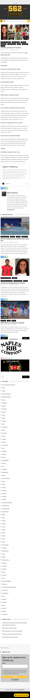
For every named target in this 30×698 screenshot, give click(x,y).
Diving (3, 448)
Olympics (4, 523)
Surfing (3, 572)
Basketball (4, 409)
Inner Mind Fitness (6, 478)
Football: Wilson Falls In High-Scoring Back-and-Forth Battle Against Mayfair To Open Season (14, 624)
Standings (4, 569)
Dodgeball (4, 451)
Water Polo (24, 236)
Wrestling (4, 611)
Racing (3, 532)
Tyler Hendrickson (12, 324)
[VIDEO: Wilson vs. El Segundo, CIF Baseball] (15, 310)
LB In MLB (4, 493)
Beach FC (4, 412)
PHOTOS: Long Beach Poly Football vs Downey (12, 634)
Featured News (5, 460)
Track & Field (4, 590)
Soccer (25, 281)
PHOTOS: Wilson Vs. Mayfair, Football (10, 637)
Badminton (4, 403)
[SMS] (7, 188)
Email (3, 663)
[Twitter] (4, 188)
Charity (3, 430)
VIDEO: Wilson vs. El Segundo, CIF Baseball (12, 323)
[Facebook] (2, 188)
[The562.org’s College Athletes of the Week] (15, 267)
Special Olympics (5, 560)
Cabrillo (3, 418)
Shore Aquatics (5, 545)
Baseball (3, 320)
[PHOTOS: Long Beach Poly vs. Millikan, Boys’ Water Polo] (15, 226)
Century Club (4, 427)
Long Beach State (18, 281)
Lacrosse (4, 487)
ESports (3, 457)
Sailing (3, 541)
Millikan (12, 236)
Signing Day (4, 548)
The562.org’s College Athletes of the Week (13, 283)
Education (4, 454)
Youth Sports (4, 614)
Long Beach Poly (11, 44)
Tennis (19, 44)
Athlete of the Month (6, 394)
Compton (4, 439)
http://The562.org (10, 209)
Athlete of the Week (5, 42)
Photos (18, 236)
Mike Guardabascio (15, 49)
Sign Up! (15, 677)
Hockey (3, 475)
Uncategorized (5, 593)
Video (9, 320)
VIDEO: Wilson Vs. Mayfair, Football (9, 628)
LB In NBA (4, 496)
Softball (3, 557)
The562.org (4, 584)
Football (23, 42)
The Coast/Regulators (6, 581)
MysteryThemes (21, 689)
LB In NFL (4, 499)
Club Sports (4, 433)
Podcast (4, 529)
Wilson (2, 46)
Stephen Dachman (14, 242)
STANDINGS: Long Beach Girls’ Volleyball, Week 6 (26, 338)
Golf (3, 466)
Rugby (3, 538)
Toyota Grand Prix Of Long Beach (9, 587)
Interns (3, 481)
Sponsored (4, 563)
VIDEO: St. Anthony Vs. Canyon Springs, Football (12, 631)
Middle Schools (5, 511)
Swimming (4, 575)
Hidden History (5, 472)
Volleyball (25, 44)
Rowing (3, 535)
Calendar (4, 421)
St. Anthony (4, 566)
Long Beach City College (6, 281)
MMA (3, 517)
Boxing (3, 415)
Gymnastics (4, 469)
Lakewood (3, 44)
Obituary (4, 520)
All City (3, 387)
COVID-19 (4, 442)
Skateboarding (5, 551)
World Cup (4, 608)
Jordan (3, 484)
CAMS (3, 424)
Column (3, 436)
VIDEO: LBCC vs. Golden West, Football (5, 338)
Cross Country (15, 42)
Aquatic (3, 390)
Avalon (3, 400)
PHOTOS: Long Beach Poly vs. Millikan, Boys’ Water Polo (15, 239)
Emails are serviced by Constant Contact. (11, 673)
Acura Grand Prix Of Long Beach (8, 384)
